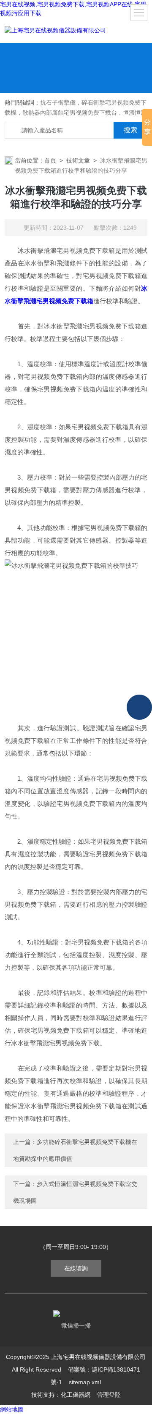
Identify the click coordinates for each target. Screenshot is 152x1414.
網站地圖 (12, 1409)
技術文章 (78, 160)
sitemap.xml (85, 1382)
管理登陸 (109, 1394)
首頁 (50, 160)
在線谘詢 (76, 1268)
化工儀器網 (75, 1394)
